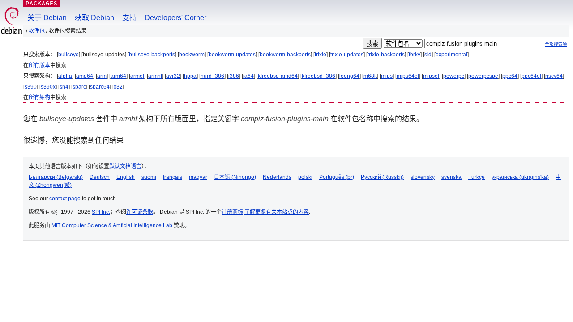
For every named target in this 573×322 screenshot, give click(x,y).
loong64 (349, 76)
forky (414, 54)
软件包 (37, 31)
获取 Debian (94, 17)
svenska (451, 177)
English (125, 177)
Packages (42, 3)
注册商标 (232, 212)
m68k (370, 76)
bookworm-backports (285, 54)
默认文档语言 (125, 166)
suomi (148, 177)
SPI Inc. (101, 212)
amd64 (84, 76)
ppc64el (531, 76)
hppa (190, 76)
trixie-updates (346, 54)
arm (102, 76)
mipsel (431, 76)
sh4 (64, 87)
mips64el (408, 76)
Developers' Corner (175, 17)
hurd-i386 (212, 76)
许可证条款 (139, 212)
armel (137, 76)
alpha (65, 76)
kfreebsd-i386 (318, 76)
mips (387, 76)
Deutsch (100, 177)
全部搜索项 (556, 44)
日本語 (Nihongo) (235, 177)
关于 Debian (47, 17)
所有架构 (39, 97)
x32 (118, 87)
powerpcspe (483, 76)
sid (428, 54)
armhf (155, 76)
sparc (79, 87)
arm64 (118, 76)
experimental (451, 54)
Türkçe (476, 177)
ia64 (248, 76)
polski (305, 177)
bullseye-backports (152, 54)
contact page (65, 198)
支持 (129, 17)
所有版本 (39, 65)
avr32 (173, 76)
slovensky (423, 177)
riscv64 (554, 76)
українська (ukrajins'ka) (520, 177)
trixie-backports (386, 54)
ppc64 (509, 76)
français (172, 177)
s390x (48, 87)
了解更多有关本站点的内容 (276, 212)
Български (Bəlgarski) (56, 177)
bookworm (192, 54)
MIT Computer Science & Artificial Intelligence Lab (111, 225)
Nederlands (277, 177)
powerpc (453, 76)
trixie (320, 54)
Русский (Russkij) (382, 177)
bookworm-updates (232, 54)
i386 (233, 76)
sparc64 (100, 87)
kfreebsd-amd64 (278, 76)
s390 (31, 87)
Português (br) (336, 177)
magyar (198, 177)
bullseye (68, 54)
